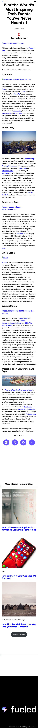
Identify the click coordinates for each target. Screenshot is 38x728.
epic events (23, 318)
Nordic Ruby (29, 159)
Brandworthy (6, 173)
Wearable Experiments (26, 409)
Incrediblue (21, 233)
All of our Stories (19, 634)
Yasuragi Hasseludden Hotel (12, 166)
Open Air (16, 94)
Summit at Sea (15, 323)
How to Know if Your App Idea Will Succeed (19, 577)
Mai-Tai (4, 262)
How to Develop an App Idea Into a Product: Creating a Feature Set (19, 528)
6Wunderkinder (7, 171)
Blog (3, 571)
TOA (3, 89)
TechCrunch (6, 113)
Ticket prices (31, 414)
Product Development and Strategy (13, 620)
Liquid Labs (17, 111)
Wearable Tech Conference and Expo (18, 390)
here (3, 248)
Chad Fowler (22, 168)
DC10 (26, 323)
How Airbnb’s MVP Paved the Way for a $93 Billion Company (19, 625)
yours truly (18, 113)
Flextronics (28, 407)
